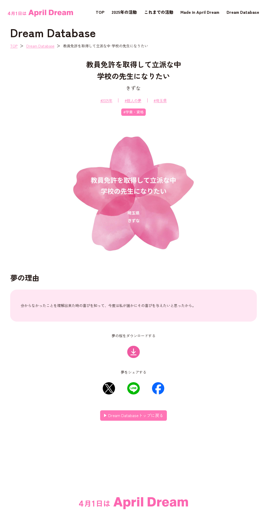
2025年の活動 (124, 12)
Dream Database (243, 12)
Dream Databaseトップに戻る (135, 415)
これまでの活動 (158, 12)
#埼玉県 (160, 100)
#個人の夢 (133, 100)
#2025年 (106, 100)
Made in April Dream (199, 12)
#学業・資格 (133, 111)
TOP (100, 12)
